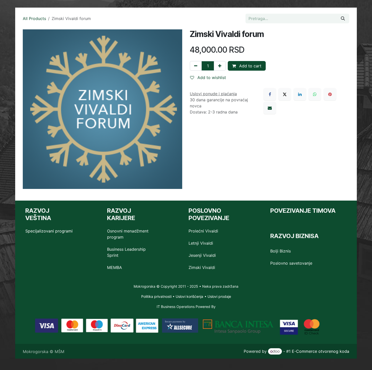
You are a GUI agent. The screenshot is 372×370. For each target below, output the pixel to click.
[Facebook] (270, 94)
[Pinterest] (330, 94)
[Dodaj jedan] (220, 66)
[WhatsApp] (315, 94)
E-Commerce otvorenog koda (320, 351)
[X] (285, 94)
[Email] (270, 108)
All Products (34, 18)
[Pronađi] (343, 18)
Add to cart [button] (249, 65)
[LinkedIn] (300, 94)
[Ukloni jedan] (196, 66)
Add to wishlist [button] (211, 77)
